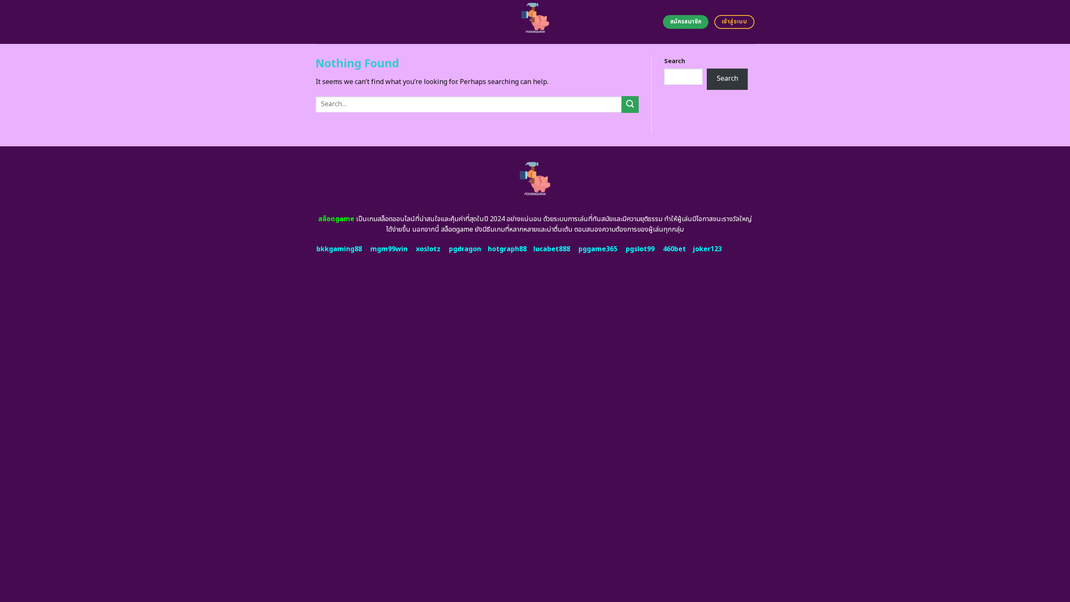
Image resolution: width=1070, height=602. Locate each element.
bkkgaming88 (339, 249)
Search (674, 61)
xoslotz (428, 249)
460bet (674, 249)
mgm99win (389, 249)
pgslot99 (640, 249)
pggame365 (597, 249)
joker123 (707, 249)
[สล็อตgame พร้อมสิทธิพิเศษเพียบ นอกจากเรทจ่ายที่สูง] (535, 22)
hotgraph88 (507, 249)
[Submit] (630, 104)
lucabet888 (551, 249)
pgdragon (465, 249)
